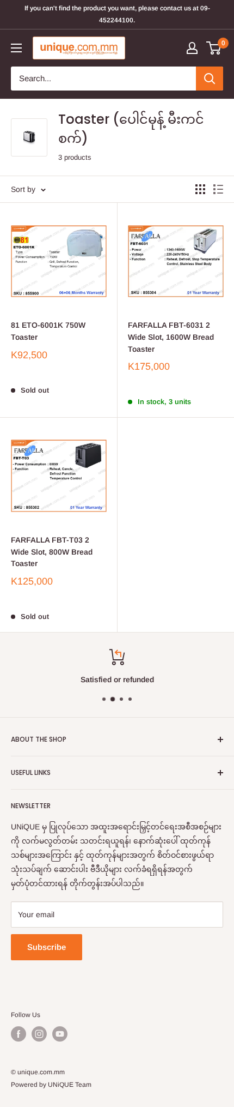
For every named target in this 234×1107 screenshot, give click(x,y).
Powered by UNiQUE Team (51, 1084)
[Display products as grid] (200, 189)
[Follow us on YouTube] (59, 1034)
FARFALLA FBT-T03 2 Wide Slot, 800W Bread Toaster (52, 552)
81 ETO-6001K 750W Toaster (48, 331)
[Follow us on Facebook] (18, 1034)
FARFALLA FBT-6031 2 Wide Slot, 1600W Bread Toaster (171, 337)
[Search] (209, 79)
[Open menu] (16, 48)
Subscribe (46, 947)
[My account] (192, 48)
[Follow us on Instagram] (39, 1034)
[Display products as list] (218, 189)
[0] (214, 48)
